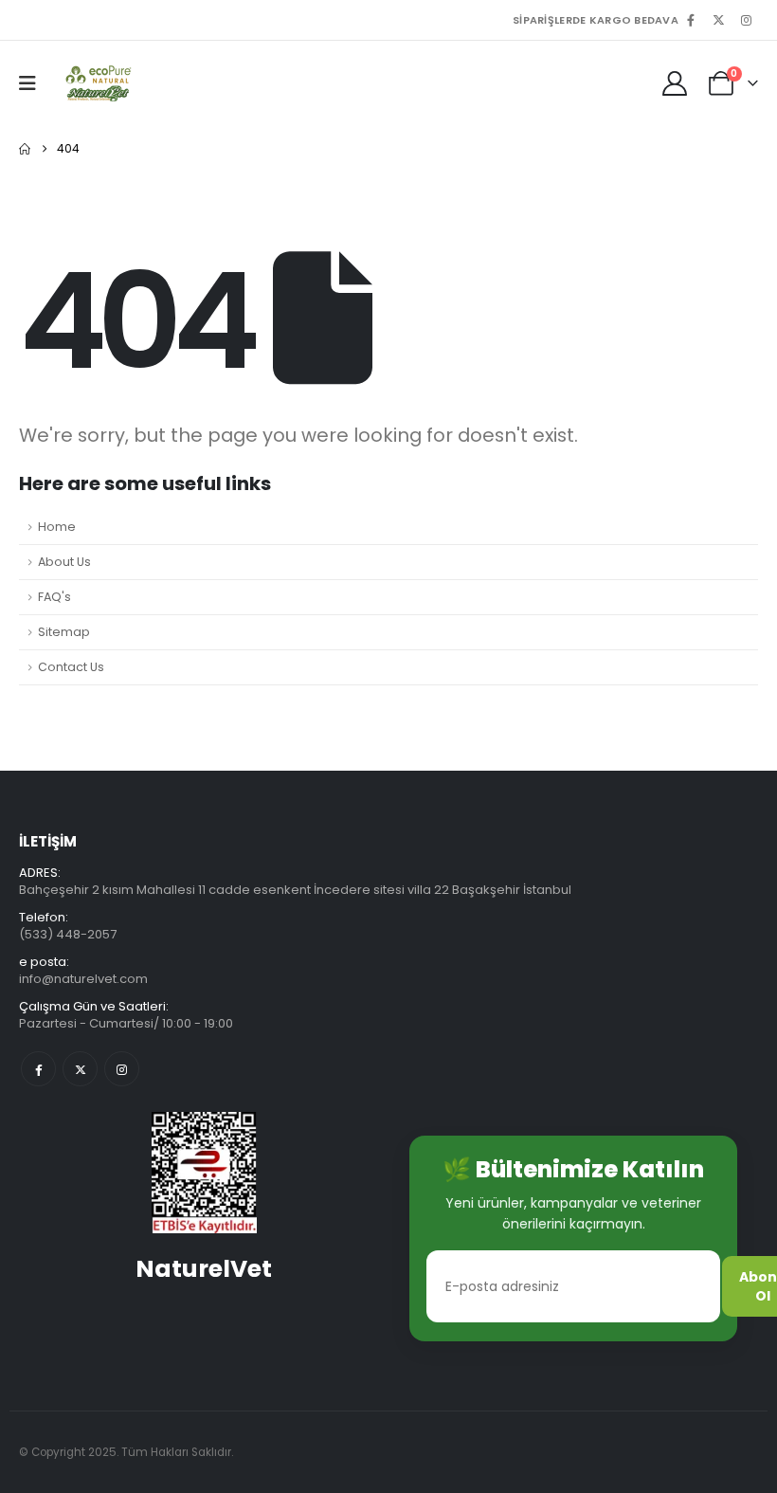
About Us (64, 562)
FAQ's (54, 597)
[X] (718, 20)
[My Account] (675, 83)
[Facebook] (690, 20)
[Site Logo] (96, 83)
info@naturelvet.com (83, 979)
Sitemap (64, 632)
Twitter (80, 1068)
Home (57, 527)
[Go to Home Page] (24, 148)
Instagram (121, 1068)
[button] (33, 83)
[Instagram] (745, 20)
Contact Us (71, 667)
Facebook (38, 1068)
